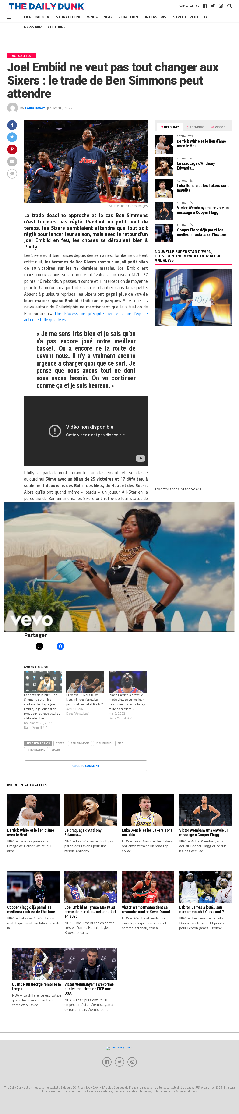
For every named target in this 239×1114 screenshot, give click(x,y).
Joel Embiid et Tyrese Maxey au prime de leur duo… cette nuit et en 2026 (90, 912)
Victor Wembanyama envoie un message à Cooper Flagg (202, 210)
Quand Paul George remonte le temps (36, 986)
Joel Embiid (104, 743)
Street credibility (190, 17)
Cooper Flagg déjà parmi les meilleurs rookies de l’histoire (202, 232)
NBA (120, 743)
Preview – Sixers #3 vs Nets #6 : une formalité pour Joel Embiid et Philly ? (84, 699)
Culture (55, 27)
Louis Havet (35, 108)
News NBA (33, 27)
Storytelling (68, 17)
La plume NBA (36, 17)
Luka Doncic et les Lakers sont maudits (203, 188)
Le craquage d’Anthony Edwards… (196, 165)
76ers (60, 743)
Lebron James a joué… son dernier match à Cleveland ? (201, 909)
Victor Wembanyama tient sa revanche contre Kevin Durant (146, 909)
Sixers (56, 749)
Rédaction (128, 17)
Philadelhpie (36, 749)
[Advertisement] (193, 371)
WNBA (92, 17)
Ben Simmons (80, 743)
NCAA (108, 17)
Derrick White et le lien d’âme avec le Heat (201, 143)
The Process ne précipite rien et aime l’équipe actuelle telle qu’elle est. (86, 316)
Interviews (155, 17)
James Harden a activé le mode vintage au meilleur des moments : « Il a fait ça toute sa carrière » (127, 701)
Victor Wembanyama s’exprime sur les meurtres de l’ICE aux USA (89, 989)
